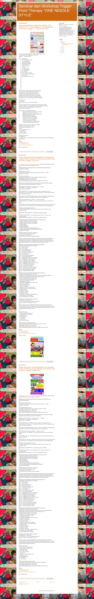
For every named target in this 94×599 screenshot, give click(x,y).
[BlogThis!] (48, 151)
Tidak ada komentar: (42, 151)
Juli (62, 46)
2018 (61, 41)
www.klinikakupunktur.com (24, 143)
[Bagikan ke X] (49, 151)
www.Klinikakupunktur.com (24, 330)
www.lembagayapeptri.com (24, 142)
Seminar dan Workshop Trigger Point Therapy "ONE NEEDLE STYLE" (45, 10)
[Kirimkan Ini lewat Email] (47, 151)
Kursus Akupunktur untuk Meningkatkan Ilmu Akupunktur (29, 164)
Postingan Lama (52, 582)
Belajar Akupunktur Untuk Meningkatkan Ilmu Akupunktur (29, 395)
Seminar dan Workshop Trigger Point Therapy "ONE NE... (67, 44)
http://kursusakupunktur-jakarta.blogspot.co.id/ (27, 333)
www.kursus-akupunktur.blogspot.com (26, 144)
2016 (61, 51)
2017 (61, 49)
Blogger (53, 590)
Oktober (62, 42)
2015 (61, 52)
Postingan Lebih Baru (23, 582)
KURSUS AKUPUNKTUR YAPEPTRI (66, 24)
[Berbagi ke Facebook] (51, 151)
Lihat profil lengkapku (63, 36)
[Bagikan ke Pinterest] (52, 151)
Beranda (38, 582)
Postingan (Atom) (26, 583)
